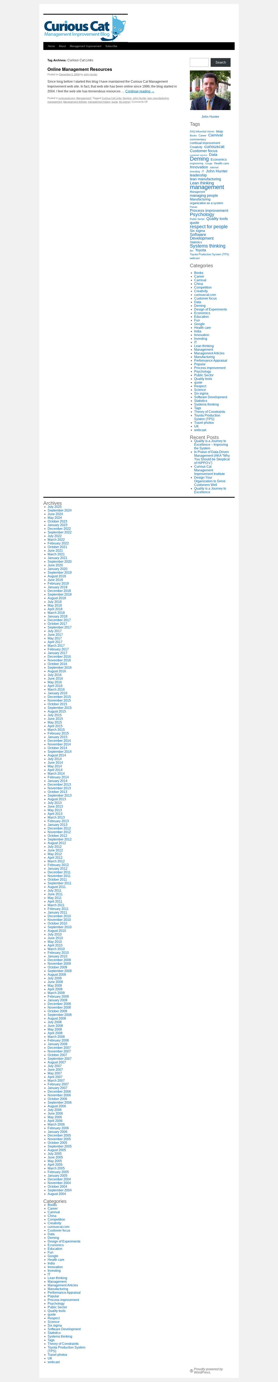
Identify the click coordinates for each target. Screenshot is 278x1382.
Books (193, 135)
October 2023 (57, 521)
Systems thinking (207, 246)
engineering (196, 163)
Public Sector (197, 219)
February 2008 (58, 1040)
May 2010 (55, 941)
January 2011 (57, 912)
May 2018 (55, 605)
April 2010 (55, 945)
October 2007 (57, 1055)
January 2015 (57, 737)
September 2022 (60, 532)
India (197, 331)
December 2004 (59, 1179)
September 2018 (60, 594)
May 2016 (55, 682)
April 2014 (55, 770)
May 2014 (55, 766)
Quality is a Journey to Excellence (210, 490)
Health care (221, 163)
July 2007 (55, 1066)
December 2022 (59, 528)
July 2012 (55, 846)
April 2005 (55, 1164)
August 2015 (57, 711)
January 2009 (57, 1000)
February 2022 (58, 543)
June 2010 (55, 938)
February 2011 (58, 909)
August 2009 (57, 974)
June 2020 (55, 565)
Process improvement (209, 210)
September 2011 (59, 883)
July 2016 (55, 675)
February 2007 (58, 1084)
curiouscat (214, 146)
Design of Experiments (210, 309)
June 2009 (55, 982)
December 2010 (59, 916)
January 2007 (57, 1088)
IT (203, 171)
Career (202, 135)
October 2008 (57, 1011)
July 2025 (55, 506)
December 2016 (59, 656)
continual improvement (205, 143)
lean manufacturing (158, 98)
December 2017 (59, 620)
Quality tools (217, 219)
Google (208, 163)
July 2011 (54, 890)
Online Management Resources (79, 69)
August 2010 (57, 930)
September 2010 (60, 927)
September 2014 (60, 751)
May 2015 (55, 722)
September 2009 (60, 971)
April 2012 (55, 857)
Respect (200, 386)
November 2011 (59, 876)
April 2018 (55, 609)
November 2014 (59, 744)
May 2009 (55, 985)
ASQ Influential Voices (202, 131)
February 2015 (58, 733)
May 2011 (55, 898)
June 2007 (55, 1069)
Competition (203, 287)
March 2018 (56, 612)
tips (191, 250)
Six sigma (124, 101)
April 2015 (55, 726)
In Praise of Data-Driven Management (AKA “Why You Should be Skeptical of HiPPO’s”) (212, 457)
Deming (127, 98)
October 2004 (57, 1186)
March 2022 (56, 539)
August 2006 (57, 1106)
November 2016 (59, 660)
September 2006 (60, 1102)
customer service (198, 155)
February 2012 (58, 865)
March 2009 (56, 993)
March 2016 (56, 689)
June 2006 (55, 1113)
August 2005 (57, 1150)
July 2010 (55, 934)
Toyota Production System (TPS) (209, 254)
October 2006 (57, 1099)
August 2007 (57, 1062)
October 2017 (57, 623)
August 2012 (57, 843)
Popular (193, 207)
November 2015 (59, 700)
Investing (195, 171)
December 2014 (59, 740)
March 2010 (56, 949)
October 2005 (57, 1142)
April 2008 (55, 1033)
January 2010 (57, 956)
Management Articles (75, 101)
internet (214, 167)
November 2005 (59, 1139)
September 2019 (60, 572)
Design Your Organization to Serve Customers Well (209, 481)
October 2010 (57, 923)
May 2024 (55, 517)
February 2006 (58, 1128)
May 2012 (55, 854)
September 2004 (60, 1190)
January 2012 (57, 868)
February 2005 (58, 1172)
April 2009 (55, 989)
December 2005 (59, 1135)
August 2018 (57, 598)
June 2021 (55, 550)
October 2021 (57, 547)
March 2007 (56, 1080)
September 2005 (60, 1146)
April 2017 (55, 642)
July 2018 (55, 601)
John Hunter (90, 74)
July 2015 (55, 715)
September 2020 (60, 561)
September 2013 (60, 795)
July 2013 (55, 803)
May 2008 (55, 1029)
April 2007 (55, 1077)
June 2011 (55, 894)
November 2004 (59, 1183)
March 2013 (56, 817)
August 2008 (57, 1018)
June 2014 (55, 762)
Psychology (202, 214)
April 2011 (55, 901)
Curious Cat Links (111, 98)
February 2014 (58, 777)
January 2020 (57, 569)
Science (200, 389)
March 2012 (56, 861)
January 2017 (57, 653)
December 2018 (59, 591)
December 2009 (59, 960)
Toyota (200, 250)
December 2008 (59, 1004)
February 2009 (58, 996)
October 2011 (57, 879)
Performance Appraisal (210, 360)
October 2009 (57, 967)
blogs (219, 131)
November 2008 (59, 1007)
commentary (198, 139)
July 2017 (55, 631)
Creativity (196, 147)
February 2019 (58, 583)
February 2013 (58, 821)
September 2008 (60, 1014)
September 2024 (60, 510)
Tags (197, 408)
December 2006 (59, 1091)
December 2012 (59, 828)
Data (213, 155)
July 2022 (55, 536)
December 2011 (59, 872)
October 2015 (57, 704)
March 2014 (56, 773)
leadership (198, 175)
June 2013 (55, 806)
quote (115, 101)
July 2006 (55, 1110)
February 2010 (58, 952)
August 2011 (57, 887)
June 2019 (55, 580)
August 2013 (57, 799)
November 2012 (59, 832)
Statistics (196, 242)
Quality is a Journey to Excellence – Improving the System (211, 444)
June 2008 (55, 1025)
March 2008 (56, 1036)
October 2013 (57, 792)
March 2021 (56, 554)
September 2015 (60, 707)
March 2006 (56, 1124)
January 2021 (57, 558)
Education (201, 316)
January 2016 (57, 693)
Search (221, 62)
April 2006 (55, 1120)
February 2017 (58, 649)
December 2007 (59, 1047)
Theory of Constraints (209, 411)
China (198, 283)
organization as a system (206, 203)
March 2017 (56, 645)
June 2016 (55, 678)
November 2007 (59, 1051)
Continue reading (139, 91)
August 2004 (57, 1194)
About (62, 46)
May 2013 (55, 810)
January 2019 (57, 587)
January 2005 (57, 1175)
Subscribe (111, 46)
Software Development (202, 236)
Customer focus (204, 150)
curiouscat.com (66, 98)
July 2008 (55, 1022)
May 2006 (55, 1117)
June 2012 (55, 850)
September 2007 (60, 1058)
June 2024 (55, 514)
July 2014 (55, 759)
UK (196, 426)
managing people (204, 195)
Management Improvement (85, 46)
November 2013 (59, 788)
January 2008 (57, 1044)
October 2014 (57, 748)
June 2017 (55, 634)
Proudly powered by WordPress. (208, 1371)
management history (99, 101)
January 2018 (57, 616)
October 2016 (57, 664)
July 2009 (55, 978)
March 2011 (56, 905)
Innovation (199, 167)
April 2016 (55, 686)
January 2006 (57, 1131)
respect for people (209, 226)
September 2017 (60, 627)
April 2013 (55, 813)
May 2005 (55, 1161)
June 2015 (55, 718)
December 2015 (59, 697)
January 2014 (57, 781)
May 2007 (55, 1073)
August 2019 (57, 576)
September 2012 (60, 839)
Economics (219, 159)
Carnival (215, 135)
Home (51, 46)
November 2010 (59, 919)
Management (83, 98)
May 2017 (55, 638)
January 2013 (57, 824)
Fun (197, 320)
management (54, 101)
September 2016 (60, 667)
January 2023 (57, 525)
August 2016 (57, 671)
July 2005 (55, 1153)
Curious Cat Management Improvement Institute (209, 470)
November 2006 (59, 1095)
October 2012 (57, 835)
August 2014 (57, 755)
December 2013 (59, 784)
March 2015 (56, 729)
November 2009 (59, 963)
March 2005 (56, 1168)
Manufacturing (200, 199)
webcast (195, 258)
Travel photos (204, 422)
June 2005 (55, 1157)
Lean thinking (202, 183)
